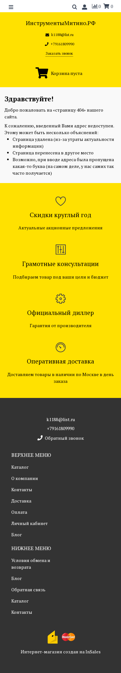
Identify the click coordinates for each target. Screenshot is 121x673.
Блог (16, 534)
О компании (24, 478)
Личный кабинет (29, 523)
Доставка (21, 501)
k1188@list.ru (60, 419)
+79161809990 (60, 428)
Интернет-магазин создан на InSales (61, 652)
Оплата (19, 512)
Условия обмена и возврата (30, 563)
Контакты (21, 489)
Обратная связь (28, 589)
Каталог (20, 467)
